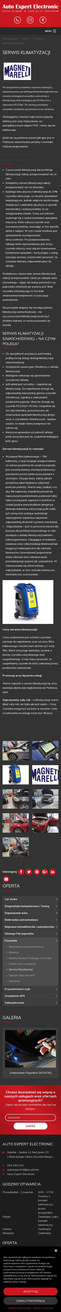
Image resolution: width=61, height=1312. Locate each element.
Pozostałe (38, 38)
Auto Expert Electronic (21, 1174)
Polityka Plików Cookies (19, 1308)
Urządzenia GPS (15, 995)
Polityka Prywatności (43, 1308)
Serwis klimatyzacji (21, 969)
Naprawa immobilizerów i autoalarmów (29, 926)
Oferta (25, 38)
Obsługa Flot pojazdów (19, 933)
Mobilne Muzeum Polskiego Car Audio (30, 958)
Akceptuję (30, 1291)
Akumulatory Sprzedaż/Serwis (26, 946)
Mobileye (14, 952)
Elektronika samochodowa (21, 919)
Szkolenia (14, 981)
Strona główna (10, 38)
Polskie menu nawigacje (22, 963)
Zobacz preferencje (30, 1300)
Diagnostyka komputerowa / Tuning (27, 906)
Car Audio (11, 899)
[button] (56, 1250)
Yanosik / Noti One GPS (22, 975)
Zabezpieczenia (14, 1002)
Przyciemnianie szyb (17, 989)
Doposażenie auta (16, 913)
